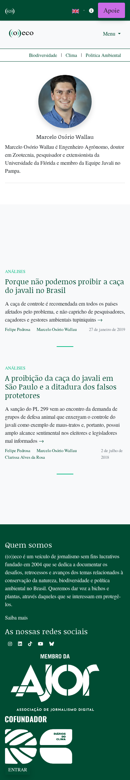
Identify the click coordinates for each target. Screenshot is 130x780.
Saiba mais (16, 617)
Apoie (111, 10)
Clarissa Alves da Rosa (25, 457)
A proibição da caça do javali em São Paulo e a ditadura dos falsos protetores (60, 386)
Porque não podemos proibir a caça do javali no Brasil (64, 285)
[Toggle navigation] (91, 10)
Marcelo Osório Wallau (57, 329)
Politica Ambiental (103, 55)
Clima (71, 55)
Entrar (17, 769)
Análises (15, 271)
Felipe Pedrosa (17, 329)
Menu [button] (110, 33)
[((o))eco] (21, 32)
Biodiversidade (43, 55)
